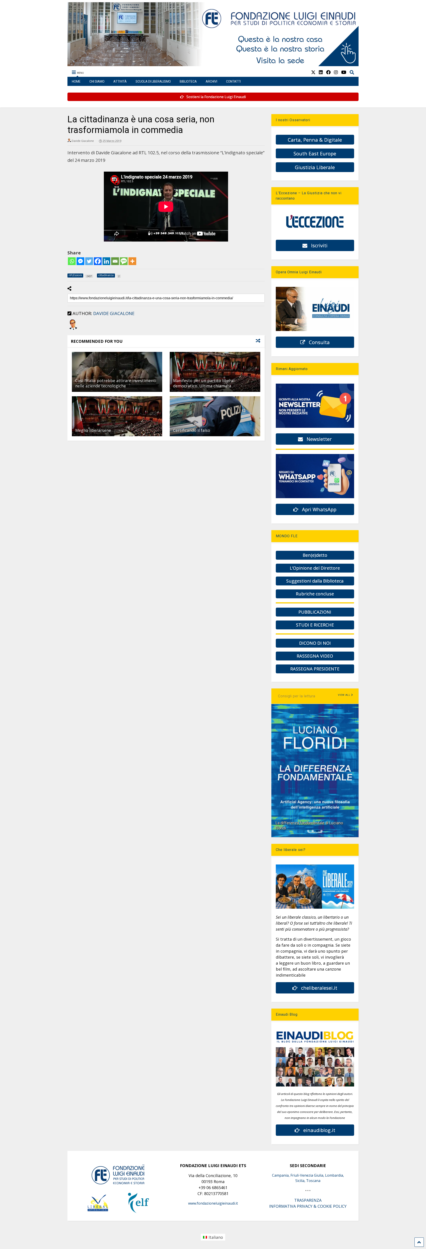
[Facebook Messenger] (80, 261)
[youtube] (343, 72)
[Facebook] (98, 261)
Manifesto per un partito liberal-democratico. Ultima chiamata (204, 383)
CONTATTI (233, 81)
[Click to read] (117, 372)
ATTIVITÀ (120, 81)
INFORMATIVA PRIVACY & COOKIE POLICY (308, 1206)
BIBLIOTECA (188, 81)
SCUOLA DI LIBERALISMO (153, 81)
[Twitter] (89, 261)
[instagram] (336, 72)
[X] (313, 72)
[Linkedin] (106, 261)
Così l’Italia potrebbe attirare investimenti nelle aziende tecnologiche (115, 383)
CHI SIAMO (97, 81)
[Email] (115, 261)
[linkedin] (321, 72)
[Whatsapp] (72, 261)
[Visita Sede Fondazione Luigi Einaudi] (213, 64)
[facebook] (328, 72)
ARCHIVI (211, 81)
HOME (76, 81)
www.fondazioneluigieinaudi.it (213, 1203)
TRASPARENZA (307, 1200)
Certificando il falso (191, 430)
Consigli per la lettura (296, 696)
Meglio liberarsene (93, 430)
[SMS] (124, 261)
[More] (132, 261)
